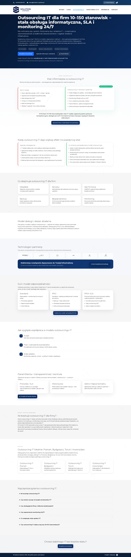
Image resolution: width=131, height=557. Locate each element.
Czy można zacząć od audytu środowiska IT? (36, 500)
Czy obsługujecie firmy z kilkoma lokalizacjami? (37, 506)
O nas (69, 9)
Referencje (105, 9)
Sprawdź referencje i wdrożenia (45, 53)
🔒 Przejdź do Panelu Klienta (27, 396)
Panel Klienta (110, 2)
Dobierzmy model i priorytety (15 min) (65, 313)
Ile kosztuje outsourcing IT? (30, 493)
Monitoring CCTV (92, 9)
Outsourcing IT (78, 9)
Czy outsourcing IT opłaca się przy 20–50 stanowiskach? (40, 524)
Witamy (61, 9)
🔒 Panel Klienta (64, 53)
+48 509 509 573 (20, 2)
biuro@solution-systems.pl (36, 2)
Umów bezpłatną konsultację (99, 264)
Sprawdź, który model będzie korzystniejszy (65, 122)
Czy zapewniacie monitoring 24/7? (33, 512)
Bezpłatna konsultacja (25, 53)
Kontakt (115, 9)
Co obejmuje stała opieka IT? (31, 518)
